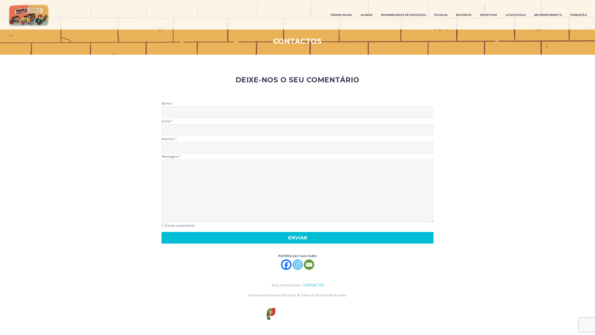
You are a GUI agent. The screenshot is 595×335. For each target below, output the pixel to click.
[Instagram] (297, 264)
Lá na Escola (516, 15)
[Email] (309, 264)
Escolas (441, 15)
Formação (578, 15)
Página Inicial (341, 15)
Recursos (464, 15)
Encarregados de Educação (403, 15)
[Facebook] (286, 264)
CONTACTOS (313, 285)
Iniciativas (488, 15)
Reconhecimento (548, 15)
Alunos (367, 15)
